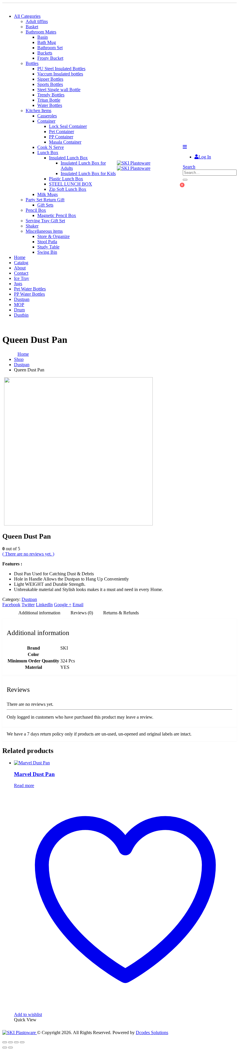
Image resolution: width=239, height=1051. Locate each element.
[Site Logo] (133, 166)
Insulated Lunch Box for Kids (88, 173)
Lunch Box (47, 152)
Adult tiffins (37, 21)
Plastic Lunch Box (66, 178)
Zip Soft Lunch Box (67, 189)
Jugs (18, 283)
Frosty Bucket (50, 58)
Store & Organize (53, 236)
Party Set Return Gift (45, 199)
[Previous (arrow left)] (4, 1047)
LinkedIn (44, 604)
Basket (32, 26)
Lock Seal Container (68, 126)
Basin (42, 37)
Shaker (32, 225)
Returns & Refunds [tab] (121, 612)
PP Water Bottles (29, 294)
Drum (19, 309)
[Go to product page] (125, 763)
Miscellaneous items (44, 231)
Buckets (44, 52)
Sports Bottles (50, 84)
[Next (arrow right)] (10, 1047)
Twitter (28, 604)
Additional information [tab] (39, 612)
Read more (24, 785)
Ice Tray (21, 278)
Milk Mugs (47, 194)
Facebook (11, 604)
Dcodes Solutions (152, 1032)
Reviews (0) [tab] (82, 612)
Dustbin (21, 315)
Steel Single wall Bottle (58, 89)
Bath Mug (46, 42)
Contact (21, 273)
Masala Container (65, 142)
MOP (19, 304)
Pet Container (61, 131)
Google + (62, 604)
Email (78, 604)
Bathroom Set (50, 47)
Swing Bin (47, 252)
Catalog (21, 262)
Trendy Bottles (50, 94)
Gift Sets (45, 204)
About (20, 267)
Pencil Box (36, 210)
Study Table (48, 246)
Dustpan (21, 299)
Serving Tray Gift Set (45, 220)
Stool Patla (47, 241)
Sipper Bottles (50, 79)
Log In (204, 156)
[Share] (16, 1042)
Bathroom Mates (41, 31)
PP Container (61, 136)
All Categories (27, 16)
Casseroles (47, 115)
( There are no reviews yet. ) (28, 553)
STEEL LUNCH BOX (70, 183)
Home (19, 257)
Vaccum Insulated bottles (60, 73)
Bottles (32, 63)
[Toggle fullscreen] (10, 1042)
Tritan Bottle (48, 100)
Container (46, 121)
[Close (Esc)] (22, 1042)
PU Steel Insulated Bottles (61, 68)
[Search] (185, 180)
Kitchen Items (38, 110)
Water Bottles (49, 105)
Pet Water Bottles (30, 288)
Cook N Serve (50, 147)
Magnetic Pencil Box (56, 215)
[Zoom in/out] (4, 1042)
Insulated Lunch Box (68, 157)
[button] (185, 146)
